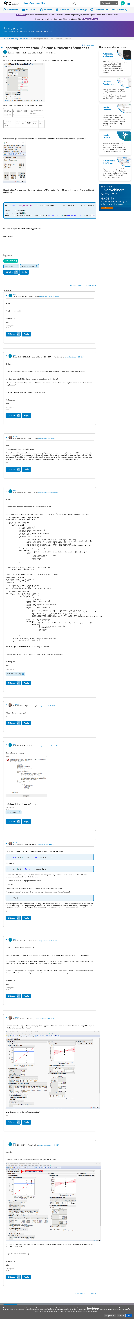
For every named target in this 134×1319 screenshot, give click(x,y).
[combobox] (86, 3)
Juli (9, 51)
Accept (129, 1316)
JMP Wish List (101, 9)
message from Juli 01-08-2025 (46, 438)
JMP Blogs (82, 9)
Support (48, 9)
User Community (34, 3)
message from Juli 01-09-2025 (46, 844)
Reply (24, 272)
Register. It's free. (90, 19)
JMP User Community (10, 39)
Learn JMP (31, 9)
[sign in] (123, 3)
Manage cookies (110, 1316)
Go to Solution (10, 261)
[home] (11, 3)
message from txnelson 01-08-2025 (48, 492)
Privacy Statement (93, 1308)
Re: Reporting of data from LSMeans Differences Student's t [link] (51, 39)
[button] (2, 48)
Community (121, 9)
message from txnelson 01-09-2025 (47, 941)
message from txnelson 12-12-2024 (49, 296)
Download (21, 15)
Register (107, 208)
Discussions (12, 9)
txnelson (16, 437)
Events (63, 9)
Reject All (121, 1316)
